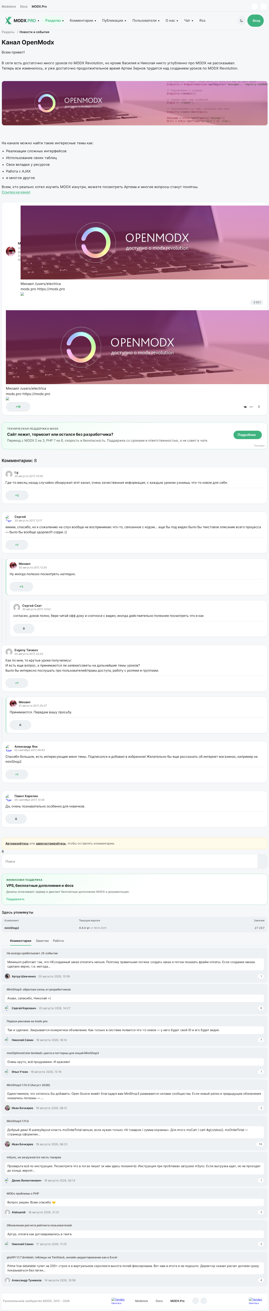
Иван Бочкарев (22, 1108)
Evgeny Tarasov (26, 650)
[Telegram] (254, 6)
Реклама (259, 446)
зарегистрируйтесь (51, 843)
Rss (202, 20)
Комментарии (81, 20)
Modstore (9, 6)
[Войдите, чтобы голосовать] (11, 407)
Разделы (53, 20)
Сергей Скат (32, 605)
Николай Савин (22, 1040)
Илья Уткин (20, 1071)
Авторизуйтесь (17, 843)
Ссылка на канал (16, 192)
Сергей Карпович (24, 1008)
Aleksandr (19, 1212)
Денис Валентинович (26, 1180)
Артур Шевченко (24, 976)
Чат (187, 20)
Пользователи (144, 20)
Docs (24, 6)
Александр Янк (26, 746)
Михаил (24, 563)
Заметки (42, 940)
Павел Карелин (26, 796)
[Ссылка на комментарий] (249, 495)
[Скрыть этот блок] (263, 426)
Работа (58, 940)
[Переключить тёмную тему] (241, 20)
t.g (16, 472)
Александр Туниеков (27, 1280)
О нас (170, 20)
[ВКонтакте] (245, 406)
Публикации (112, 20)
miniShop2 (11, 928)
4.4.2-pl (84, 927)
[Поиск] (262, 861)
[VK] (263, 6)
